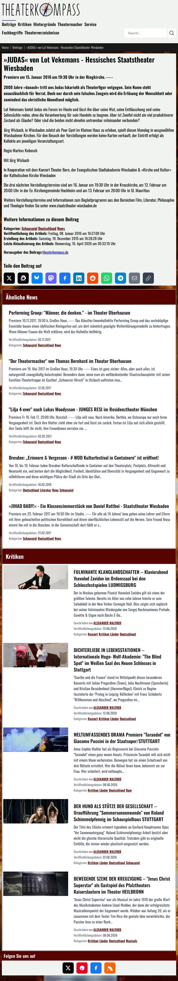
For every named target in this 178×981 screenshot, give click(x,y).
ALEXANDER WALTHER (107, 622)
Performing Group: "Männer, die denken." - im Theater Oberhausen (69, 312)
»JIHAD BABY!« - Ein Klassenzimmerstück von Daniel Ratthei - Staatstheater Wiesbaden (89, 505)
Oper (129, 790)
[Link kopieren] (148, 278)
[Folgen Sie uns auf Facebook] (96, 968)
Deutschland (47, 228)
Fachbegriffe (12, 33)
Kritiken (25, 24)
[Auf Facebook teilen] (64, 278)
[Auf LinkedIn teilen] (78, 278)
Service (90, 24)
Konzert (93, 634)
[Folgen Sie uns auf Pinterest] (82, 968)
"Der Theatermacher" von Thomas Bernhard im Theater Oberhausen (70, 360)
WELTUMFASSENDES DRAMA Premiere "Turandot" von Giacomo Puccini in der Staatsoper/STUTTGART (122, 737)
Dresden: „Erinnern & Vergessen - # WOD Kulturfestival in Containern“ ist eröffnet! (84, 457)
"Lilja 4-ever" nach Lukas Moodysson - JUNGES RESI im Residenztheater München (83, 409)
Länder (114, 634)
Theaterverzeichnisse (42, 33)
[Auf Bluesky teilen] (37, 278)
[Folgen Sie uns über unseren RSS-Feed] (109, 968)
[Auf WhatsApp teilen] (106, 278)
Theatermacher (70, 24)
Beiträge (9, 24)
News (61, 228)
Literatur (45, 489)
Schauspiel (29, 228)
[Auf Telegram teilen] (120, 278)
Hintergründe (44, 24)
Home (5, 47)
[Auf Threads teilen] (23, 278)
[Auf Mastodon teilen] (51, 278)
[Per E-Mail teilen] (134, 278)
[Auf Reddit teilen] (92, 278)
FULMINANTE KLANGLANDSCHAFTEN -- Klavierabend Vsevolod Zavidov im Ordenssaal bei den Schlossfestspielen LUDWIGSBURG (121, 578)
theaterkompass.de (55, 252)
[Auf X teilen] (9, 278)
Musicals (131, 940)
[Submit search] (171, 33)
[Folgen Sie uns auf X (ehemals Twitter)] (68, 968)
